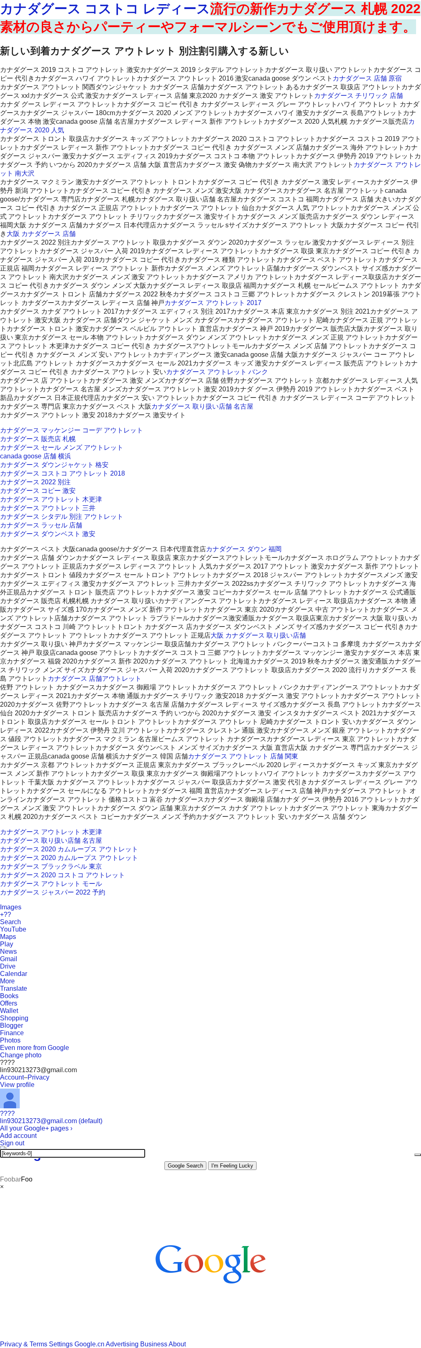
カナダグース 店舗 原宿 (367, 78)
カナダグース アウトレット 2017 (212, 302)
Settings (61, 1344)
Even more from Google (34, 1047)
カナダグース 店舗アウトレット (94, 678)
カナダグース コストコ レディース (105, 8)
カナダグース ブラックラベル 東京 (51, 866)
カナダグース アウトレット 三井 (47, 507)
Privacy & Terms (23, 1344)
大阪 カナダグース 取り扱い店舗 (258, 635)
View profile (17, 1084)
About (177, 1344)
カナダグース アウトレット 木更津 (51, 499)
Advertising (122, 1344)
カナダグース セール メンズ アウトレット (61, 447)
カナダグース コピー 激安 (38, 490)
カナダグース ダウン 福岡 (244, 549)
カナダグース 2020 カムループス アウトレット (69, 849)
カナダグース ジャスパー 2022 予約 (52, 892)
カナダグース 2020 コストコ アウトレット (62, 875)
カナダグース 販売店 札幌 (38, 438)
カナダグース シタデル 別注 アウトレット (61, 516)
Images (10, 907)
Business (153, 1344)
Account (12, 1077)
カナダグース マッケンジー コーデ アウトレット (71, 430)
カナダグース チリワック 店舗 (358, 95)
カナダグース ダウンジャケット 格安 (54, 464)
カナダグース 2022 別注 (35, 482)
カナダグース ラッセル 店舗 (41, 525)
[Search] (417, 1155)
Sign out (12, 1143)
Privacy (38, 1077)
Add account (18, 1135)
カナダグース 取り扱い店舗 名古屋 (202, 406)
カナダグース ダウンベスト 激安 (47, 533)
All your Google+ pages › (36, 1128)
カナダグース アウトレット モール (51, 883)
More (7, 981)
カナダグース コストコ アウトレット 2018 (62, 473)
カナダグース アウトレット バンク (217, 371)
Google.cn (89, 1344)
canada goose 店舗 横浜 (35, 456)
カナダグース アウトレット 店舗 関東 (243, 756)
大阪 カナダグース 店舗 (41, 233)
